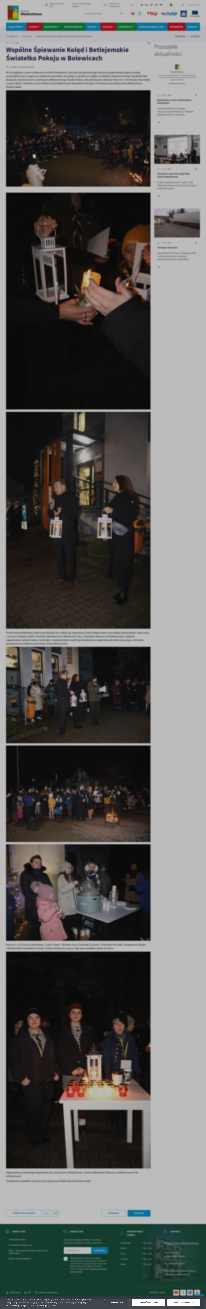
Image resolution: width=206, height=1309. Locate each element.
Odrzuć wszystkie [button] (148, 1302)
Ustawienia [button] (117, 1302)
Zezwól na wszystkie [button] (184, 1302)
